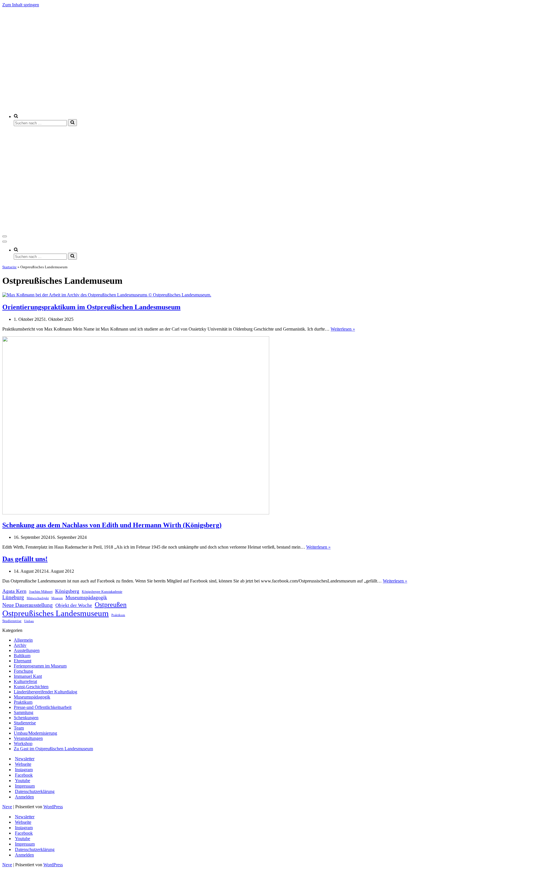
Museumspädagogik (86, 597)
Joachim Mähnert (41, 592)
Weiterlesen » (343, 329)
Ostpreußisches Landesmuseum (55, 613)
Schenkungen (26, 717)
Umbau (29, 621)
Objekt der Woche (73, 605)
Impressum (25, 786)
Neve (7, 806)
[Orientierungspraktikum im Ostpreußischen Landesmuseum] (106, 294)
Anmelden (24, 796)
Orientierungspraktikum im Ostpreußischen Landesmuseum (91, 307)
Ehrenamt (22, 660)
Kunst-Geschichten (31, 686)
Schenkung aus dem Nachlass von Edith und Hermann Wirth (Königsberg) (112, 525)
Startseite (9, 267)
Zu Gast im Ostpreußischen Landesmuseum (53, 748)
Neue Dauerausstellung (27, 605)
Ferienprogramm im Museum (40, 665)
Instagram (24, 769)
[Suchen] (72, 122)
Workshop (23, 743)
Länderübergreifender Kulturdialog (45, 691)
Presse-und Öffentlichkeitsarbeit (42, 707)
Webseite (23, 764)
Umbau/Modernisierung (35, 733)
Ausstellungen (27, 650)
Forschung (23, 671)
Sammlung (23, 712)
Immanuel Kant (28, 676)
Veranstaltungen (28, 738)
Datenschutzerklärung (35, 791)
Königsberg (67, 591)
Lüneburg (13, 597)
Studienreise (12, 621)
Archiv (20, 645)
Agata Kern (14, 591)
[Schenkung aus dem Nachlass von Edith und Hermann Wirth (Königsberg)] (135, 512)
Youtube (22, 780)
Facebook (24, 775)
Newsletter (24, 758)
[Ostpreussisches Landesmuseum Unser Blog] (153, 106)
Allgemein (23, 640)
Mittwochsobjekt (38, 598)
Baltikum (22, 655)
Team (19, 728)
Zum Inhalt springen (20, 4)
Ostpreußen (111, 604)
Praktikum (118, 615)
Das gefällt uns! (25, 559)
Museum (57, 598)
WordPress (53, 806)
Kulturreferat (25, 681)
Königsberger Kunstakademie (102, 592)
